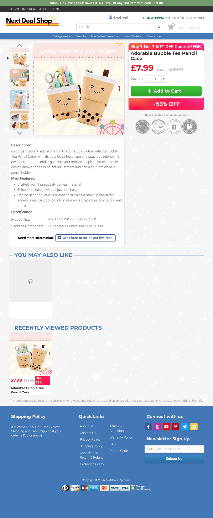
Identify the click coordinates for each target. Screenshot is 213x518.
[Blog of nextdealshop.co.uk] (194, 426)
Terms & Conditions (117, 428)
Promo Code (119, 451)
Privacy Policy (90, 439)
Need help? (121, 17)
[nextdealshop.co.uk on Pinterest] (175, 426)
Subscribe (174, 458)
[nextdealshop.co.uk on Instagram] (157, 426)
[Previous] (19, 45)
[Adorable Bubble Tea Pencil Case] (30, 354)
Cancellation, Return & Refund (92, 455)
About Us (86, 426)
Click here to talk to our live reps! (88, 238)
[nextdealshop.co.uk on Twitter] (184, 426)
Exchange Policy (92, 464)
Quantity (137, 78)
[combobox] (115, 26)
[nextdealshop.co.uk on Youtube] (166, 426)
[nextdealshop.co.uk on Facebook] (148, 426)
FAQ (113, 444)
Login (14, 9)
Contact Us (88, 433)
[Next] (19, 132)
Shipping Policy (91, 446)
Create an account (43, 9)
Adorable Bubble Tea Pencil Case (27, 390)
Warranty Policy (121, 437)
